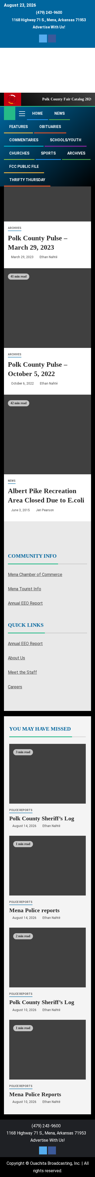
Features (18, 127)
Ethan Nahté (48, 257)
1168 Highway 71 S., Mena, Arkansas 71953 (49, 20)
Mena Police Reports (35, 1094)
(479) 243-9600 (49, 12)
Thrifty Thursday (27, 180)
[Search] (86, 113)
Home (37, 113)
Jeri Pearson (45, 510)
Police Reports (20, 810)
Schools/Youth (65, 140)
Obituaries (50, 127)
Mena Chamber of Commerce (35, 574)
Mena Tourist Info (24, 588)
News (59, 113)
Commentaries (23, 140)
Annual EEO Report (25, 603)
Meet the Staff (22, 672)
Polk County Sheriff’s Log (41, 818)
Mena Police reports (34, 910)
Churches (19, 153)
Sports (48, 153)
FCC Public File (24, 166)
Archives (76, 153)
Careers (15, 686)
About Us (16, 657)
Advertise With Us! (49, 27)
